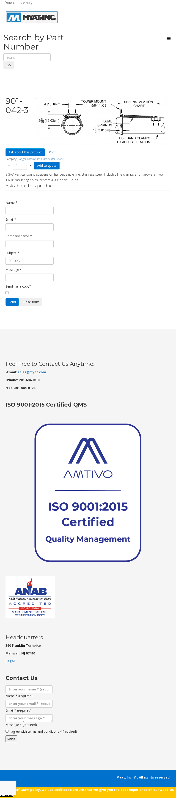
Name (11, 202)
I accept (6, 795)
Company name (19, 236)
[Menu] (168, 38)
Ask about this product (25, 152)
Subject (12, 253)
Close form (31, 302)
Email (11, 219)
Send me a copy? (18, 286)
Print (52, 152)
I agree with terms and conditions (43, 731)
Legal (10, 661)
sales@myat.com (32, 372)
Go (8, 65)
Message (14, 269)
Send (12, 302)
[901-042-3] (101, 122)
